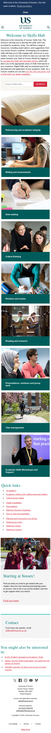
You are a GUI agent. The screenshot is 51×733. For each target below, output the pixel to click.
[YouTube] (31, 680)
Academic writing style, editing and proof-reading (26, 494)
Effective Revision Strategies (18, 510)
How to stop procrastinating (17, 514)
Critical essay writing (15, 498)
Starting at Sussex (14, 529)
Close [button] (25, 12)
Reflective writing (13, 526)
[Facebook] (20, 680)
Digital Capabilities (14, 503)
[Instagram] (25, 680)
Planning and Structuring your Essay (21, 518)
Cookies (38, 724)
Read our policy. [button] (24, 6)
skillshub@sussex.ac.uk (15, 630)
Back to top (25, 729)
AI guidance (11, 491)
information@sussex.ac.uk (25, 711)
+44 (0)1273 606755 (25, 708)
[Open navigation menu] (2, 27)
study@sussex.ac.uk (25, 701)
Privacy (26, 724)
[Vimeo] (36, 680)
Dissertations (11, 506)
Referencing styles (14, 522)
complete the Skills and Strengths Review (20, 61)
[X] (14, 680)
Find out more (11, 600)
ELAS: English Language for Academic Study (24, 657)
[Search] (48, 27)
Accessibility (13, 724)
